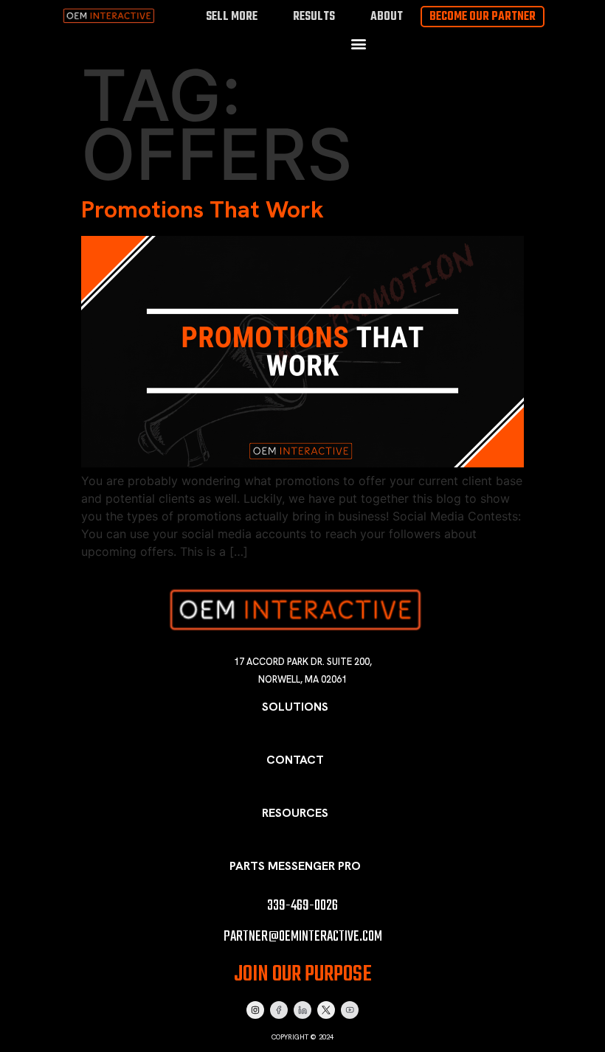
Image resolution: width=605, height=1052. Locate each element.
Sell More (231, 16)
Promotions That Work (202, 209)
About (386, 16)
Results (314, 16)
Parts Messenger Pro (295, 866)
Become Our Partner (482, 17)
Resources (295, 813)
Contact (295, 759)
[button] (358, 43)
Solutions (295, 706)
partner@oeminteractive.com (303, 936)
